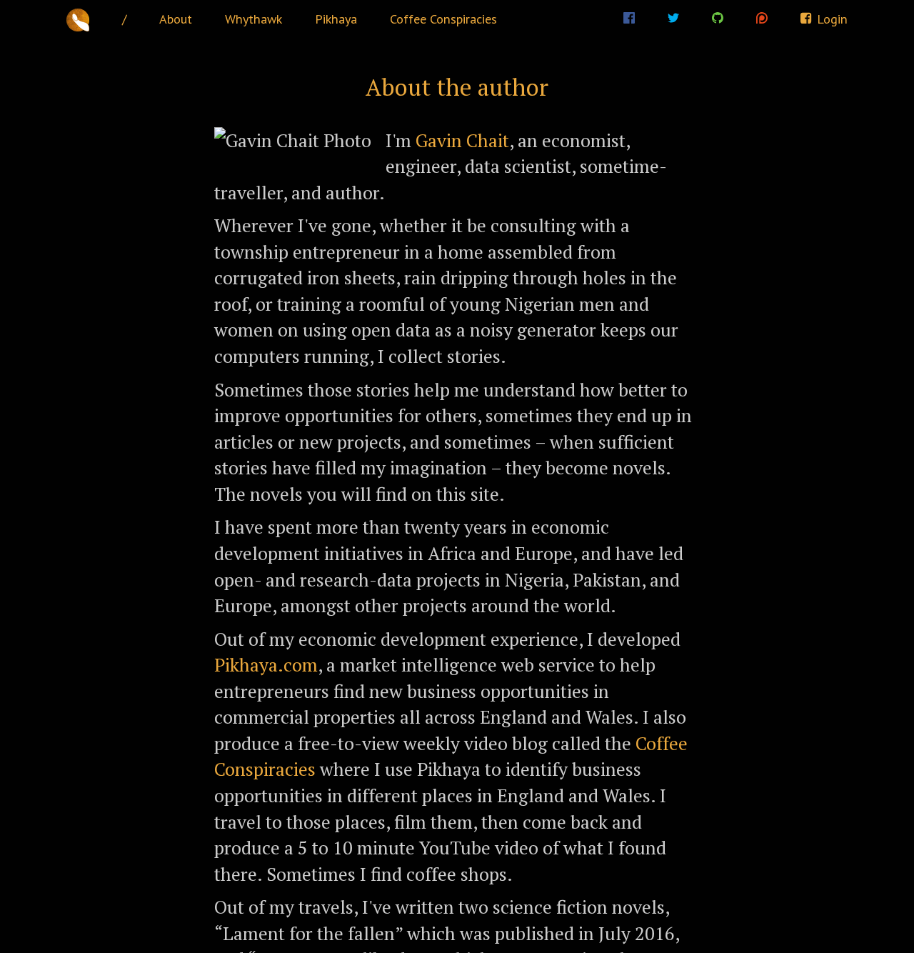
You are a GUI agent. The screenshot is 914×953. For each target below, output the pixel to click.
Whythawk (253, 18)
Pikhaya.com (266, 664)
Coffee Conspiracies (443, 18)
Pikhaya (336, 18)
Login (830, 18)
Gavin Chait (462, 140)
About (175, 18)
